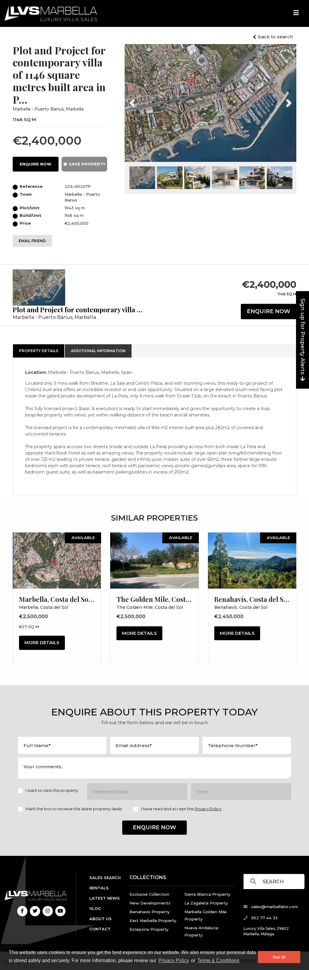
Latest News (104, 898)
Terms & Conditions (218, 960)
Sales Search (105, 877)
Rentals (99, 887)
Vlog (95, 908)
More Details (42, 642)
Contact (100, 929)
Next (281, 99)
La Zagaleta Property (206, 903)
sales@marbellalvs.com (274, 906)
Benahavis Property (149, 911)
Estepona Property (148, 929)
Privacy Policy (173, 960)
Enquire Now (268, 311)
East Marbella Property (152, 920)
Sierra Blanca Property (207, 894)
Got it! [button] (279, 957)
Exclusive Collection (149, 894)
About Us (100, 918)
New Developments (149, 903)
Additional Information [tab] (98, 350)
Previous (143, 99)
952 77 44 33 (264, 917)
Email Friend (32, 241)
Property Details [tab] (38, 350)
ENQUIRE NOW (35, 164)
